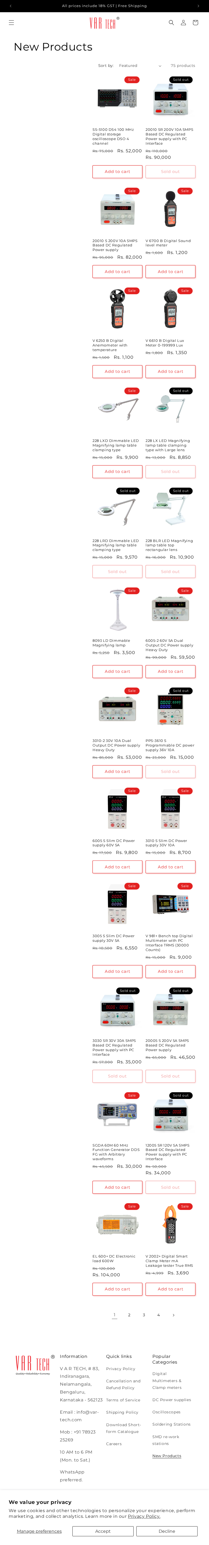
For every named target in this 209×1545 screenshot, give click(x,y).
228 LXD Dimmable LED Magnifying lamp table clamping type (116, 445)
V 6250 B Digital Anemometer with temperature (110, 345)
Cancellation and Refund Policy (123, 1384)
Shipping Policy (122, 1412)
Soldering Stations (171, 1424)
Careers (114, 1443)
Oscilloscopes (166, 1412)
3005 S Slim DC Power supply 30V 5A (114, 938)
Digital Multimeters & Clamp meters (167, 1380)
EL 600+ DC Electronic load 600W (114, 1258)
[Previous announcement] (11, 6)
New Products (166, 1455)
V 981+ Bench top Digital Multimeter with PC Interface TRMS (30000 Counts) (169, 943)
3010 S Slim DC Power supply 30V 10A (166, 842)
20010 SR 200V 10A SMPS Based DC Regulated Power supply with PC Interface (169, 136)
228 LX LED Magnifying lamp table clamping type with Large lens (168, 445)
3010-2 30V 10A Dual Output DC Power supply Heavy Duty (116, 745)
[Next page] (173, 1315)
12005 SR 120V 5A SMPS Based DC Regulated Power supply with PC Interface (168, 1152)
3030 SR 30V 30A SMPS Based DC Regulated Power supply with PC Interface (114, 1047)
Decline (167, 1531)
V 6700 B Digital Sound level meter (168, 243)
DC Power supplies (171, 1399)
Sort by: (106, 65)
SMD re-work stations (165, 1440)
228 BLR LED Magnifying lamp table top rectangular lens (169, 545)
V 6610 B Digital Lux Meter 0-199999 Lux (165, 342)
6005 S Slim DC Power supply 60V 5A (114, 842)
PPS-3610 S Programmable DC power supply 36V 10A (170, 745)
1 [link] (115, 1314)
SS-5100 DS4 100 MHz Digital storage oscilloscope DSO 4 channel (113, 136)
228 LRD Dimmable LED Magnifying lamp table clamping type (116, 545)
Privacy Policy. (144, 1516)
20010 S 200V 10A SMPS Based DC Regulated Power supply (115, 245)
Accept (103, 1531)
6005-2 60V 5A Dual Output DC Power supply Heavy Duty (169, 645)
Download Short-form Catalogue (123, 1428)
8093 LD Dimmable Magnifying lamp (111, 642)
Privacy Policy (120, 1368)
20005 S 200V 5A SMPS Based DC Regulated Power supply (167, 1045)
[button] (11, 23)
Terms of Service (123, 1400)
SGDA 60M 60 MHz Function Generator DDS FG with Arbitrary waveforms (116, 1152)
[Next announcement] (198, 6)
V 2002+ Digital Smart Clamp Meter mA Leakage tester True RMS (169, 1261)
